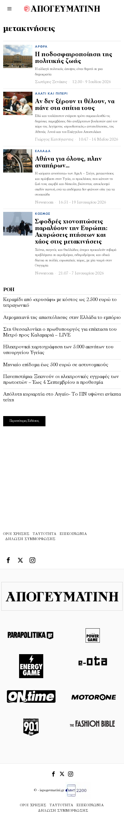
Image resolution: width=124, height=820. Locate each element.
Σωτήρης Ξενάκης (51, 82)
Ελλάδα (43, 151)
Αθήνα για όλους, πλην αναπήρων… (68, 162)
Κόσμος (42, 214)
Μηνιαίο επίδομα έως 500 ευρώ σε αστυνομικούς (55, 364)
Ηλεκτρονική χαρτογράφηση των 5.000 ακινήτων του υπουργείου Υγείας (58, 349)
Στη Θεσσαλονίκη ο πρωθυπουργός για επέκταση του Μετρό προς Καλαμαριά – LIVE (60, 332)
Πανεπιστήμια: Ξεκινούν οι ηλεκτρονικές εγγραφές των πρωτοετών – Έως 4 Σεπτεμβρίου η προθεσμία (61, 379)
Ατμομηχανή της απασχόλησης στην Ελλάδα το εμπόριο (62, 317)
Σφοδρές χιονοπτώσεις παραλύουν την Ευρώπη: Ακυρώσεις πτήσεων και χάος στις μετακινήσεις (71, 232)
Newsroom (44, 202)
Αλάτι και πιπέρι (51, 94)
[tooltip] (8, 560)
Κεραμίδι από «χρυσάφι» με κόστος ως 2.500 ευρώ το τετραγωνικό (60, 302)
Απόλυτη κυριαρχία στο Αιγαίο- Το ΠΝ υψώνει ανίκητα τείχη (62, 397)
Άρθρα (41, 47)
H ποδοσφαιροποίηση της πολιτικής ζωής (73, 58)
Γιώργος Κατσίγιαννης (54, 139)
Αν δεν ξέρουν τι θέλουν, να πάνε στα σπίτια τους (74, 105)
